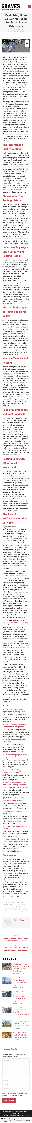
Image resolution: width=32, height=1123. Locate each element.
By (9, 904)
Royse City (8, 374)
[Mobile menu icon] (29, 6)
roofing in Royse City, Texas (12, 71)
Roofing (16, 911)
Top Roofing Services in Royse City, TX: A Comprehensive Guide (21, 1023)
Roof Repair (24, 909)
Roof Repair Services (9, 911)
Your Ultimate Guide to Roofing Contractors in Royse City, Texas (21, 1035)
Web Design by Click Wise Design (19, 1115)
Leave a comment (16, 906)
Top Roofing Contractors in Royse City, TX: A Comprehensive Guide (21, 1011)
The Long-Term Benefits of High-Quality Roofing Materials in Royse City (19, 996)
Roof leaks (18, 909)
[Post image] (6, 966)
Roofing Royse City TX (9, 40)
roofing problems (23, 911)
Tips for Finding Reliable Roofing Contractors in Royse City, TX (20, 981)
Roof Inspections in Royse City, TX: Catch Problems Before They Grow (21, 967)
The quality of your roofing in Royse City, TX (15, 622)
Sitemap (6, 1115)
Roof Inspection (12, 909)
